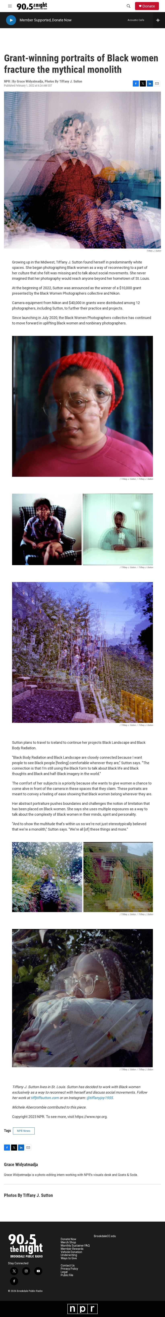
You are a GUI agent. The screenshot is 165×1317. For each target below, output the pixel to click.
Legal (64, 1272)
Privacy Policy (69, 1268)
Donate (148, 6)
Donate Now (62, 20)
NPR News (23, 1130)
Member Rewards (72, 1248)
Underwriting (69, 1255)
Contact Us (68, 1265)
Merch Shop (68, 1242)
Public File (67, 1275)
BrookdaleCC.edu (105, 1236)
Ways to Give (69, 1258)
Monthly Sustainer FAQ (75, 1245)
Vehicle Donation (71, 1252)
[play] (11, 20)
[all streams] (159, 20)
